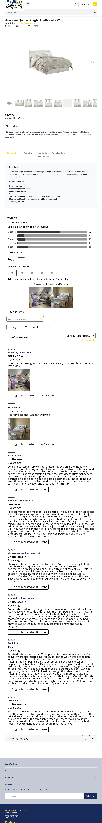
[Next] (93, 62)
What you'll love (12, 126)
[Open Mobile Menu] (95, 4)
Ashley (11, 26)
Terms (30, 116)
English (82, 4)
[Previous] (9, 62)
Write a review (30, 23)
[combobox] (84, 4)
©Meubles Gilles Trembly (13, 810)
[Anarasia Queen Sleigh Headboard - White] (51, 62)
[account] (75, 4)
